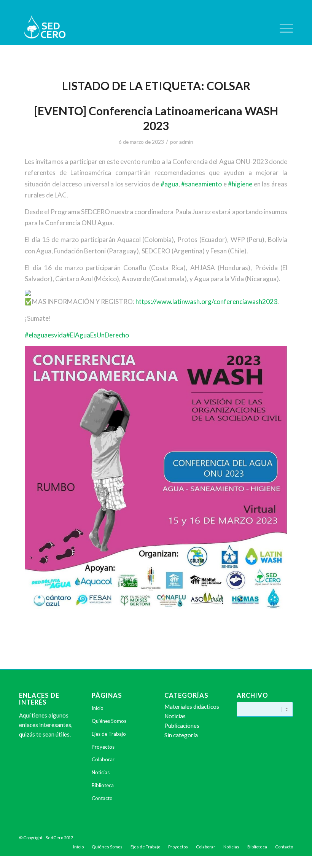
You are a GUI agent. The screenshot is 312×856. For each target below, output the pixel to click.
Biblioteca (103, 785)
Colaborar (103, 759)
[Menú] (282, 28)
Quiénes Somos (109, 721)
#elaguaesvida (45, 335)
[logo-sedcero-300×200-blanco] (44, 28)
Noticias (101, 772)
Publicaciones (181, 725)
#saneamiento (201, 184)
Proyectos (103, 747)
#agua (169, 184)
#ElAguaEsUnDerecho (97, 335)
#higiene (240, 184)
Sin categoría (181, 735)
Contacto (102, 798)
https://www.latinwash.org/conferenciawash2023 (206, 301)
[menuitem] (282, 28)
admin (186, 141)
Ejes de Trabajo (109, 734)
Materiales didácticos (191, 706)
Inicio (97, 708)
